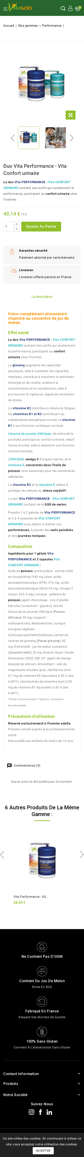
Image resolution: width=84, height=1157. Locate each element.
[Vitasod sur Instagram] (33, 1112)
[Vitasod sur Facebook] (42, 1112)
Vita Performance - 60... (31, 896)
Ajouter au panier (41, 226)
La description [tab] (42, 296)
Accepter (43, 1150)
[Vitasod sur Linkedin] (51, 1112)
